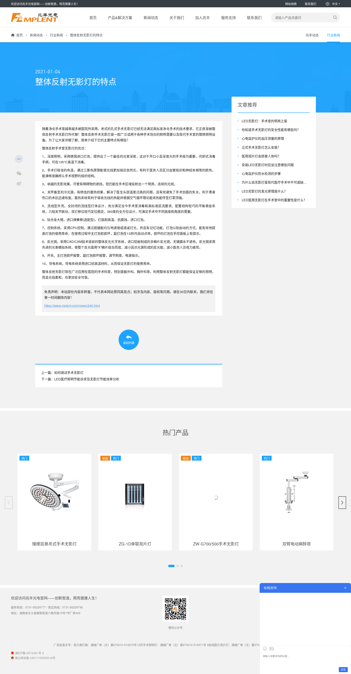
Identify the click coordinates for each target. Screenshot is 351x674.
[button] (171, 566)
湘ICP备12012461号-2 (29, 653)
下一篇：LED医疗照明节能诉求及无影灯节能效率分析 (80, 379)
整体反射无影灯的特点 (86, 35)
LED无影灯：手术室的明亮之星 (264, 121)
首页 (93, 17)
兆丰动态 (312, 35)
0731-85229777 (35, 607)
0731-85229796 (72, 607)
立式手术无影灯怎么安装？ (261, 147)
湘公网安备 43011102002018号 (35, 658)
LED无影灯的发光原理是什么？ (264, 191)
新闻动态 (151, 17)
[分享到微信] (19, 173)
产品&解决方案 (120, 17)
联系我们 (310, 4)
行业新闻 (56, 35)
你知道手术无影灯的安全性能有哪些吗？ (271, 130)
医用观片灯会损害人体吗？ (261, 156)
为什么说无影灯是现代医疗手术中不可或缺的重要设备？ (276, 182)
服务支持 (228, 17)
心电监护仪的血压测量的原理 (263, 138)
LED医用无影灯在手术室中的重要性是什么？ (274, 200)
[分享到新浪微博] (19, 184)
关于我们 (176, 17)
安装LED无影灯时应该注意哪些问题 (268, 165)
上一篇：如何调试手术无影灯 (62, 372)
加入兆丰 (202, 17)
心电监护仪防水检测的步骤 (261, 173)
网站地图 (291, 4)
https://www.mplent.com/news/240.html (72, 305)
